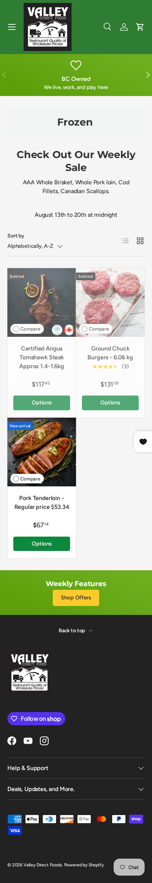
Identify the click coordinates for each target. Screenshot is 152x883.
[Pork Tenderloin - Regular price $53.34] (41, 452)
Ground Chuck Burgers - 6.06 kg (110, 353)
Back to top (72, 630)
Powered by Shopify (84, 864)
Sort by (15, 236)
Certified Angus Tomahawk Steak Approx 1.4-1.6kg (41, 357)
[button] (140, 27)
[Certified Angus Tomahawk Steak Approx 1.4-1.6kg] (41, 302)
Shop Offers (76, 597)
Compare (30, 329)
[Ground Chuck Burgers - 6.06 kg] (110, 302)
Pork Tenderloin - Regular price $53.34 (41, 502)
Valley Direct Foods (43, 864)
